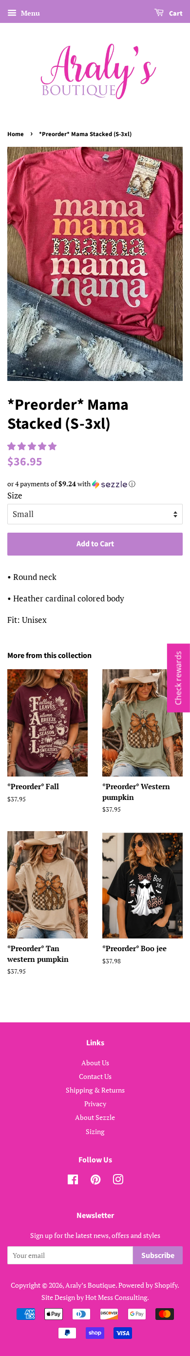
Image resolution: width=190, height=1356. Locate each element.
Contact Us (95, 1076)
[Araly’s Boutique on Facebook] (72, 1181)
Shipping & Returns (95, 1090)
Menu (29, 13)
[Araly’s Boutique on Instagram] (118, 1181)
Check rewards (178, 678)
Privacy (95, 1103)
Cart (175, 14)
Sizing (95, 1131)
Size (14, 495)
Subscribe (157, 1255)
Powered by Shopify (147, 1285)
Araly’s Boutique (90, 1285)
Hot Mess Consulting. (117, 1297)
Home (15, 134)
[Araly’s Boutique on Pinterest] (95, 1181)
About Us (95, 1062)
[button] (32, 446)
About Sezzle (95, 1117)
